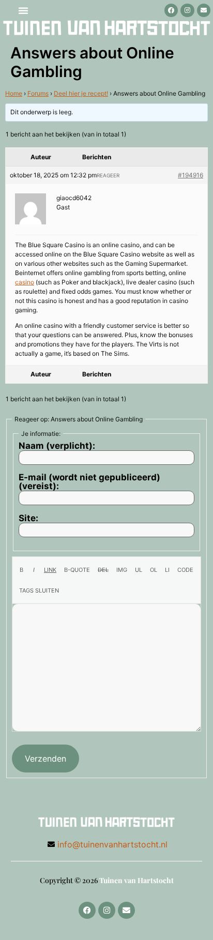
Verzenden (45, 758)
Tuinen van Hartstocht (136, 880)
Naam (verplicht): (57, 446)
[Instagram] (187, 10)
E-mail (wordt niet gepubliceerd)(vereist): (89, 482)
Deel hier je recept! (81, 93)
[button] (23, 10)
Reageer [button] (108, 175)
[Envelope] (203, 10)
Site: (28, 518)
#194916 (190, 175)
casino (24, 282)
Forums (38, 93)
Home (13, 93)
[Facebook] (171, 10)
